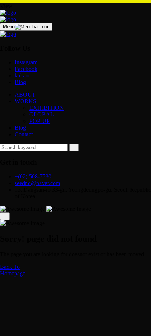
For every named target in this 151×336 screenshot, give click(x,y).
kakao (22, 75)
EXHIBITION (46, 108)
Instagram (26, 62)
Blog (20, 82)
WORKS (25, 101)
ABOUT (25, 94)
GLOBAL (41, 114)
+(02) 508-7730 (33, 176)
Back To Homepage (13, 270)
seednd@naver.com (37, 183)
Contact (24, 134)
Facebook (26, 69)
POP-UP (39, 121)
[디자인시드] (8, 13)
